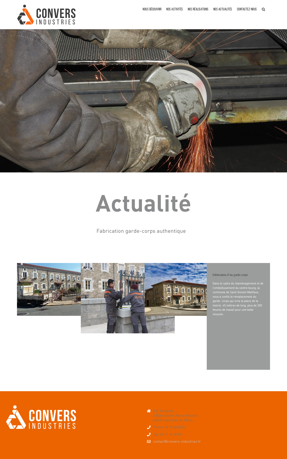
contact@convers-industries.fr (177, 441)
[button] (263, 9)
